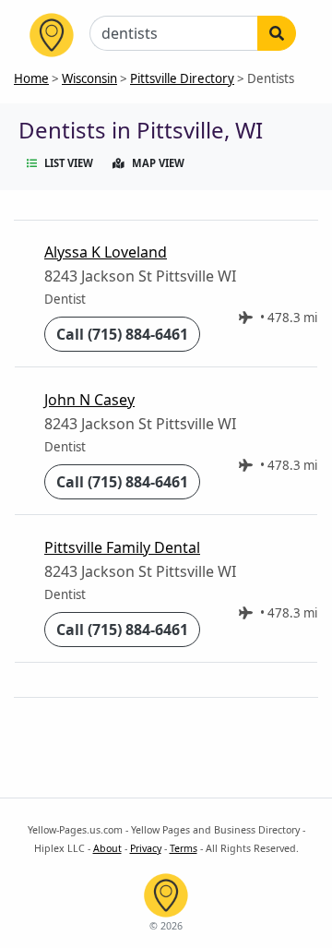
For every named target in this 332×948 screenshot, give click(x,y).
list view (68, 163)
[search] (276, 33)
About (107, 848)
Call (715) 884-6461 (122, 334)
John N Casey (89, 400)
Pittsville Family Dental (122, 547)
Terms (183, 848)
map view (158, 163)
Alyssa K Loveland (105, 252)
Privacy (145, 848)
